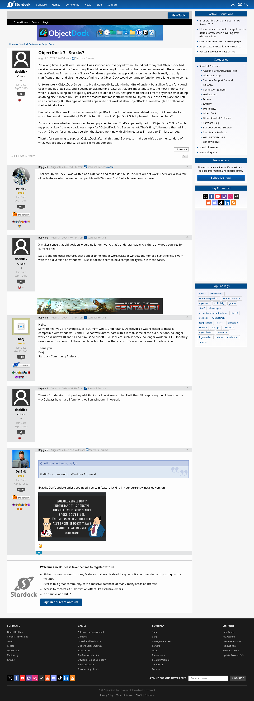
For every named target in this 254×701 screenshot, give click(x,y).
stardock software (232, 298)
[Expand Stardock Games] (197, 147)
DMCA (139, 695)
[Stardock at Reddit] (208, 203)
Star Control (84, 650)
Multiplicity (12, 655)
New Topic (179, 15)
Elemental (83, 636)
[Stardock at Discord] (215, 203)
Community (72, 4)
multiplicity (219, 303)
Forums (156, 669)
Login (46, 22)
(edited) (110, 166)
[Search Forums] (246, 4)
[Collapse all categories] (244, 65)
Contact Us (157, 664)
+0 (21, 93)
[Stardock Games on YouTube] (218, 196)
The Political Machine (88, 655)
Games (56, 4)
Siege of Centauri (86, 664)
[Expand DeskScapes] (201, 95)
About (155, 631)
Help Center (229, 631)
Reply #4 (43, 388)
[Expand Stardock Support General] (201, 80)
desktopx (203, 317)
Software (41, 4)
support (203, 342)
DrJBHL (21, 471)
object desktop (206, 332)
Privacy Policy (106, 695)
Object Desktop (15, 631)
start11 (220, 322)
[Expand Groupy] (201, 104)
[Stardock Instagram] (230, 196)
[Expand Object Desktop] (201, 76)
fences (202, 293)
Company (158, 625)
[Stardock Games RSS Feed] (233, 203)
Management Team (162, 641)
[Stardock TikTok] (221, 203)
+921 (21, 206)
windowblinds (216, 293)
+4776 (21, 489)
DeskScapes (13, 650)
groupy (232, 303)
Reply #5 (43, 450)
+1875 (21, 356)
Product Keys (229, 645)
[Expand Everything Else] (197, 152)
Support (112, 4)
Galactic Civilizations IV (89, 641)
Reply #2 (43, 237)
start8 (202, 308)
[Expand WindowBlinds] (201, 142)
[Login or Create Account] (233, 4)
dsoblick (21, 71)
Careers (156, 645)
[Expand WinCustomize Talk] (201, 137)
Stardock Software (28, 44)
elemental (222, 332)
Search (35, 22)
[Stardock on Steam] (236, 196)
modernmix (232, 337)
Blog (99, 4)
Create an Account (232, 641)
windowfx (229, 327)
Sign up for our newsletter (167, 678)
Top (187, 167)
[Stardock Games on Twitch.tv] (224, 196)
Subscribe (237, 678)
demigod (216, 327)
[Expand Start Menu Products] (201, 132)
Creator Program (161, 659)
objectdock (181, 149)
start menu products (209, 298)
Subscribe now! (221, 177)
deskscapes (215, 308)
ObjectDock (48, 44)
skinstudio (233, 322)
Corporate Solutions (17, 636)
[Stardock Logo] (18, 4)
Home (12, 44)
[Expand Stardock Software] (197, 66)
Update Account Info (233, 655)
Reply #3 (43, 317)
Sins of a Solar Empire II (90, 645)
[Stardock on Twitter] (205, 196)
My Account (229, 636)
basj (21, 339)
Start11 (11, 641)
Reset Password (231, 650)
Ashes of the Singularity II (91, 631)
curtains (219, 337)
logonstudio (204, 337)
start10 (234, 313)
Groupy (11, 659)
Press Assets (158, 655)
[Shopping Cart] (239, 4)
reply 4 (73, 463)
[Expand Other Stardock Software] (201, 118)
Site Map (149, 695)
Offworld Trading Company (92, 659)
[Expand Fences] (201, 99)
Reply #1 (43, 167)
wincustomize (218, 317)
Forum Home (21, 22)
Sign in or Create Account (61, 602)
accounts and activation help (213, 313)
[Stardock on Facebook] (212, 196)
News (88, 4)
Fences (10, 645)
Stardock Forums (84, 58)
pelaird (21, 188)
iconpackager (205, 322)
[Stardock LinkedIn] (227, 203)
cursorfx (203, 327)
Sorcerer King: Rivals (88, 669)
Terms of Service (124, 695)
